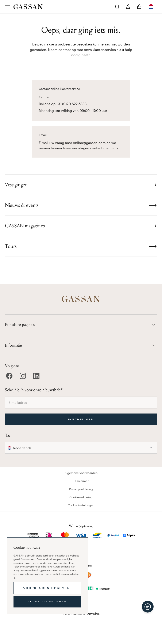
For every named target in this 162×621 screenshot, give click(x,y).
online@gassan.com (89, 143)
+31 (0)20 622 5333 (71, 104)
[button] (151, 7)
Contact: (46, 97)
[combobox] (151, 7)
